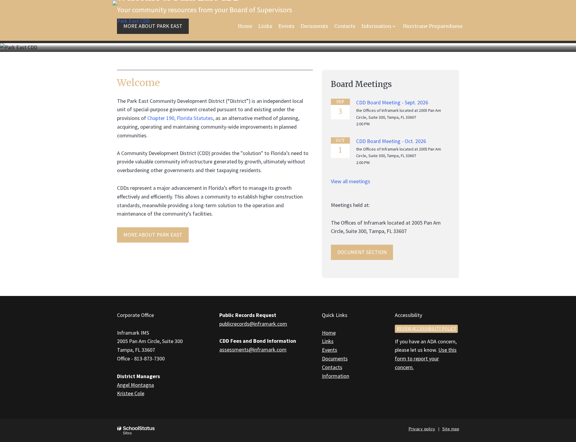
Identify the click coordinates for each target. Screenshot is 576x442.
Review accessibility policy (426, 328)
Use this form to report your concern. (426, 358)
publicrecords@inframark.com (253, 323)
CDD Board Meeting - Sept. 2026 (392, 102)
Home (329, 332)
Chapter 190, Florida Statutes (180, 118)
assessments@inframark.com (252, 349)
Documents (335, 358)
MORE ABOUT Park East (152, 234)
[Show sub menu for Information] (394, 26)
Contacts (332, 367)
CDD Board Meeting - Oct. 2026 (391, 141)
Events (329, 349)
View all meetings (350, 181)
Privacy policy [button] (422, 429)
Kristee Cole (130, 393)
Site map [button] (450, 429)
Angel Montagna (135, 384)
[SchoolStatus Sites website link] (136, 430)
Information (335, 375)
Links (328, 341)
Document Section (362, 252)
